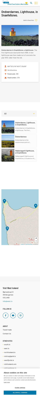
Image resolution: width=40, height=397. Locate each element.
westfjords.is (9, 360)
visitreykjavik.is (10, 356)
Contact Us (7, 334)
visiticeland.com (10, 364)
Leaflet (22, 244)
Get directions (12, 70)
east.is (6, 348)
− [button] (36, 241)
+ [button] (36, 238)
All (5, 113)
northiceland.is (9, 352)
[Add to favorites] (31, 20)
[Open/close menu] (35, 3)
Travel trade (7, 330)
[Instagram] (20, 315)
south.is (7, 344)
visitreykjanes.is (10, 368)
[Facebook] (5, 315)
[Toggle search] (31, 3)
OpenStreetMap (28, 244)
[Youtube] (13, 315)
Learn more (7, 382)
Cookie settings (20, 387)
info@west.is (7, 301)
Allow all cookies (20, 392)
